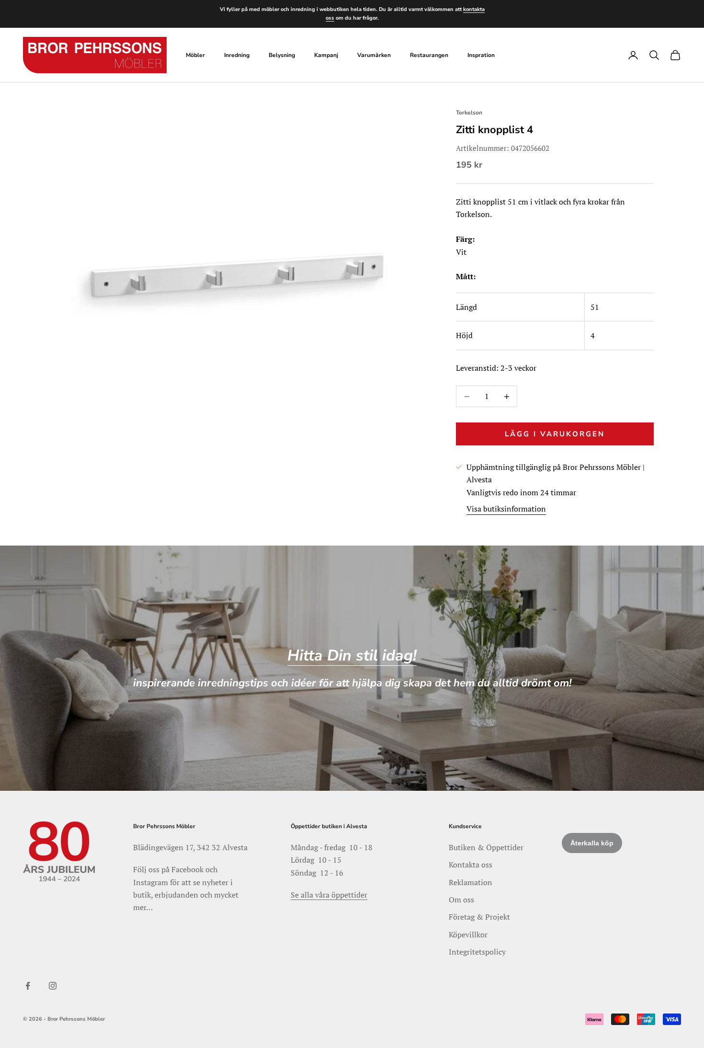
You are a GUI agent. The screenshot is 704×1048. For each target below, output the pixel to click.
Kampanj (326, 55)
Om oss (461, 899)
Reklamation (470, 882)
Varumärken (374, 55)
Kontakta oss (470, 864)
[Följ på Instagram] (52, 986)
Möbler (195, 55)
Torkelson (469, 112)
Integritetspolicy (477, 951)
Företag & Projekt (479, 916)
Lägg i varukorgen (555, 434)
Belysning (282, 55)
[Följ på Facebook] (28, 986)
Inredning (237, 55)
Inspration (481, 55)
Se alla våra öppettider (329, 894)
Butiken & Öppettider (486, 847)
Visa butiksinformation (506, 508)
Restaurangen (429, 55)
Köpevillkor (468, 934)
